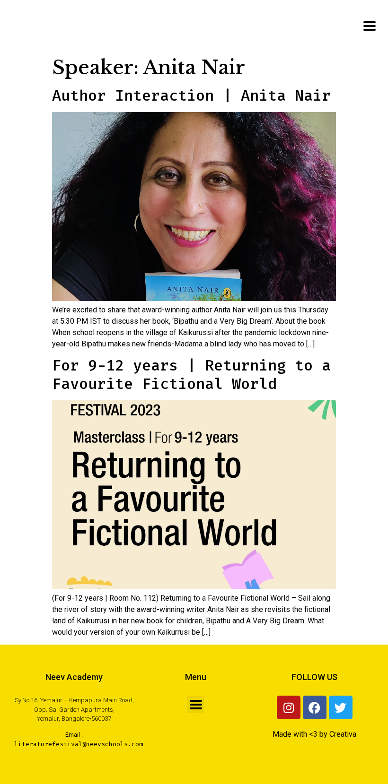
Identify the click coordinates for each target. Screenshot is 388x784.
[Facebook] (314, 707)
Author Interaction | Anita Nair (191, 95)
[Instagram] (288, 707)
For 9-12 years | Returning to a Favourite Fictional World (191, 374)
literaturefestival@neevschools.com (78, 744)
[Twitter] (341, 707)
